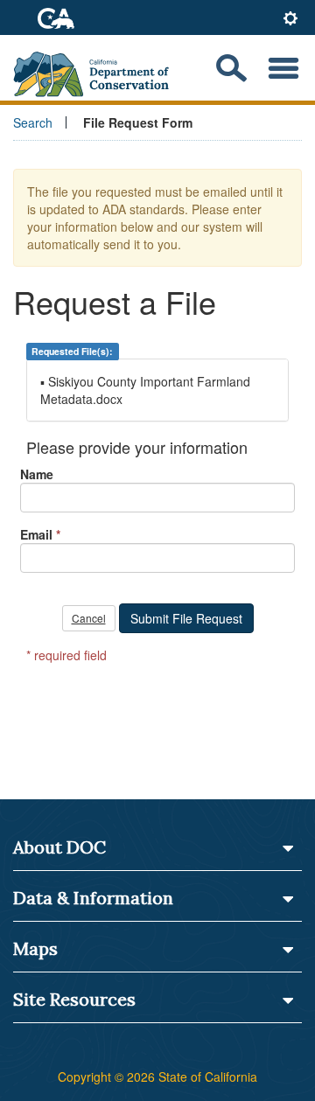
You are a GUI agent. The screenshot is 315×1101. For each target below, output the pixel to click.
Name (36, 474)
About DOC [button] (59, 847)
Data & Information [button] (93, 898)
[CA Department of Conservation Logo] (98, 69)
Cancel (89, 617)
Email (36, 534)
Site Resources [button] (74, 999)
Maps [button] (35, 948)
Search (32, 122)
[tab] (290, 19)
